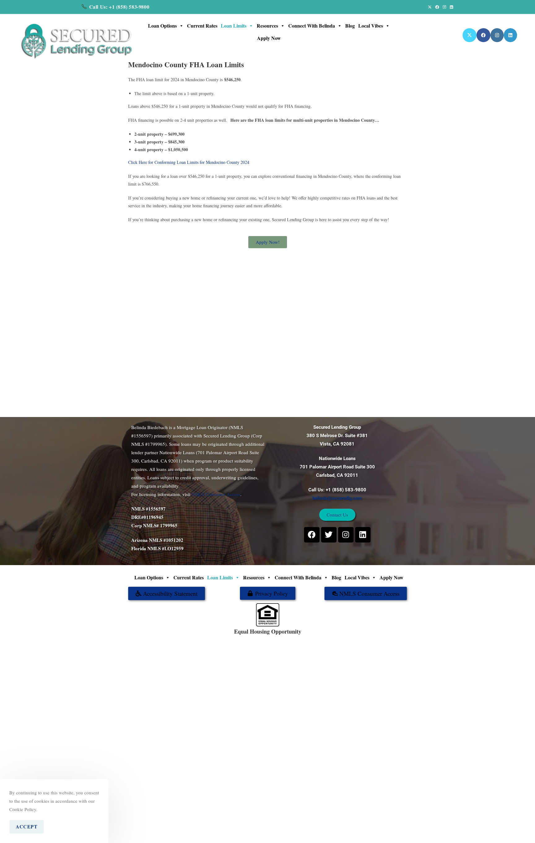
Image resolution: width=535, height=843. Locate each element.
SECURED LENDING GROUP (288, 638)
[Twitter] (329, 534)
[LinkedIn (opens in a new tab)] (450, 7)
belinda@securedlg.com (337, 498)
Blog (350, 25)
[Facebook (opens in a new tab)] (437, 7)
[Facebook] (312, 534)
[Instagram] (346, 534)
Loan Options (162, 25)
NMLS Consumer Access (216, 494)
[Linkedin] (363, 534)
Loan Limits (233, 25)
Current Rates (202, 25)
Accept (26, 826)
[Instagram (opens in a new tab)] (444, 7)
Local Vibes (370, 25)
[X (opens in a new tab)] (429, 7)
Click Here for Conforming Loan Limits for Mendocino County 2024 (188, 162)
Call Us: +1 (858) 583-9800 (119, 6)
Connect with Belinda (311, 25)
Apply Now (269, 38)
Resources (267, 25)
